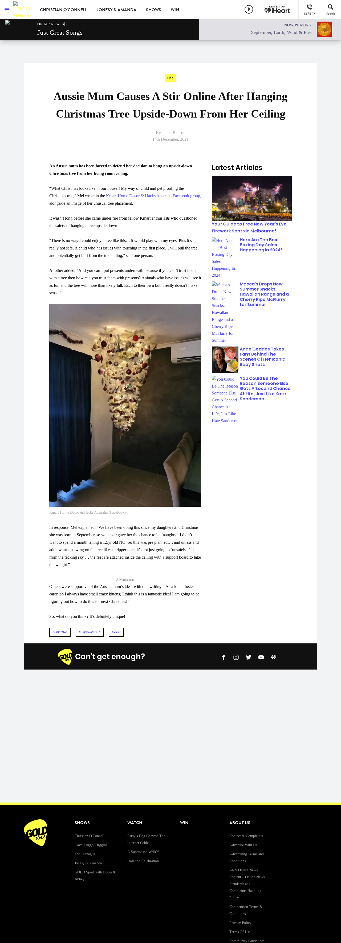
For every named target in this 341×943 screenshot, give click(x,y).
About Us (239, 823)
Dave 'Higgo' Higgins (91, 845)
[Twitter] (248, 657)
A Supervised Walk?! (143, 852)
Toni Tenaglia (85, 854)
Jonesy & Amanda (116, 10)
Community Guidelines (246, 941)
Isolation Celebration (143, 861)
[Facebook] (223, 657)
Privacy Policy (240, 923)
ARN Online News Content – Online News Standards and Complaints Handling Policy (247, 884)
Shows (153, 10)
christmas (59, 632)
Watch (134, 823)
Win (175, 10)
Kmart (116, 632)
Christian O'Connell (63, 10)
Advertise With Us (243, 845)
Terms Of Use (239, 932)
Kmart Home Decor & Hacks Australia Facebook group (153, 196)
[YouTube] (261, 657)
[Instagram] (236, 657)
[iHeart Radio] (273, 657)
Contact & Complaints (246, 836)
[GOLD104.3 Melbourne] (22, 9)
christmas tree (89, 632)
